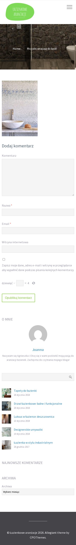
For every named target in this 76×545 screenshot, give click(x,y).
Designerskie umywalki (28, 429)
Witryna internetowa (15, 242)
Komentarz (9, 155)
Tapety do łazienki (25, 390)
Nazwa (7, 205)
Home (16, 48)
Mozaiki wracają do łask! (42, 48)
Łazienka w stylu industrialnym (33, 442)
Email (6, 224)
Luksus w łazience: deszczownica (34, 416)
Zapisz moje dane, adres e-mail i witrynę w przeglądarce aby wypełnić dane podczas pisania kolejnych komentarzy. (38, 267)
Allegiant (51, 532)
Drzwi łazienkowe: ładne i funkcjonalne (38, 403)
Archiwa (7, 486)
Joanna (38, 349)
